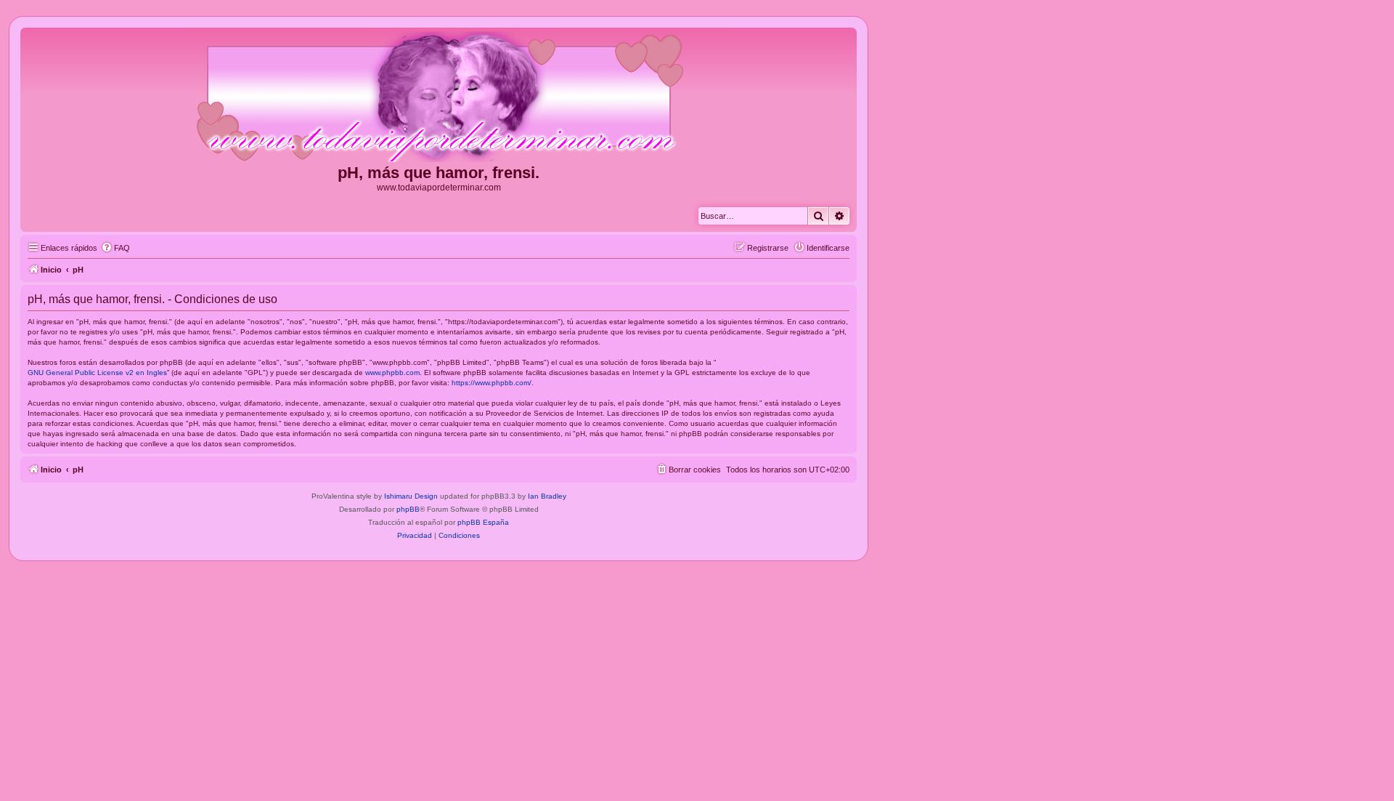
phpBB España (483, 522)
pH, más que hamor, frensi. (438, 173)
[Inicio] (438, 97)
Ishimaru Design (411, 496)
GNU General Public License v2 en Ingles (97, 373)
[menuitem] (115, 248)
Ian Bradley (547, 496)
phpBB (408, 509)
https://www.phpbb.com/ (491, 383)
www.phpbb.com (392, 373)
